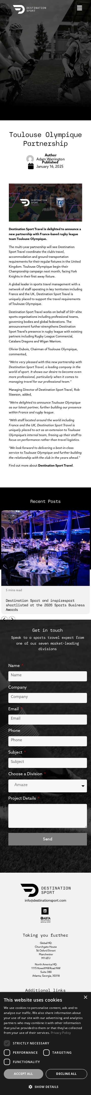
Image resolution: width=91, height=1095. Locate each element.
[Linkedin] (45, 910)
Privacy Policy (61, 1033)
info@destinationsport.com (45, 900)
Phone (14, 730)
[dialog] (45, 1043)
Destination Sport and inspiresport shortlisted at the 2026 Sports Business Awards (45, 605)
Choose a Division (25, 773)
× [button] (85, 997)
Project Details (22, 798)
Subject (15, 752)
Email (14, 708)
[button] (79, 8)
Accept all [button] (23, 1074)
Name (14, 665)
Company (17, 687)
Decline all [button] (66, 1074)
